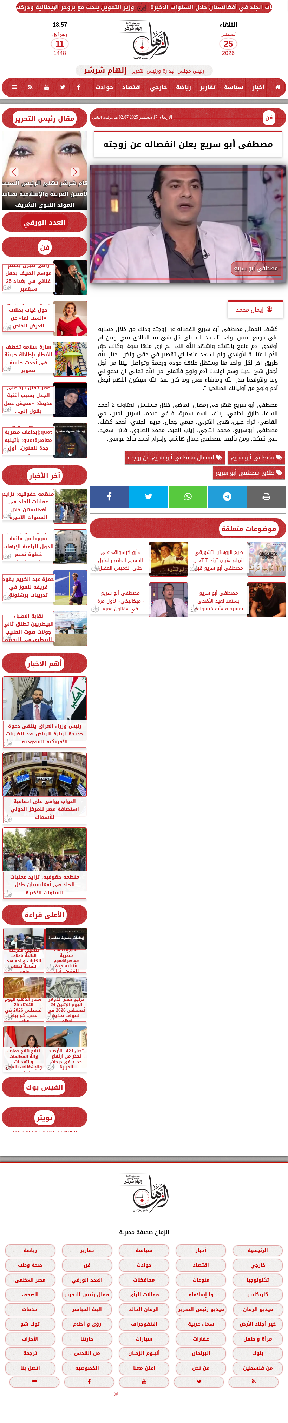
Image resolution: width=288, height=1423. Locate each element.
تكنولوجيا (258, 1280)
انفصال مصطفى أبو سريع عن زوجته (171, 457)
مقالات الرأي (144, 1294)
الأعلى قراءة (45, 914)
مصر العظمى (30, 1280)
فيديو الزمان (258, 1309)
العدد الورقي (45, 222)
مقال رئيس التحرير (44, 118)
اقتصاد (131, 87)
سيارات (144, 1339)
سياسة (233, 87)
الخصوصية (87, 1368)
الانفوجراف (144, 1324)
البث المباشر (87, 1309)
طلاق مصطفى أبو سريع (246, 472)
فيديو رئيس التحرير (201, 1309)
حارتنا (86, 1339)
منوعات (201, 1280)
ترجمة (30, 1353)
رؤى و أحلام (87, 1324)
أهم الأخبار (44, 663)
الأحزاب (30, 1339)
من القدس (87, 1353)
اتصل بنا (30, 1368)
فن (269, 118)
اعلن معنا (144, 1368)
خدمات (30, 1309)
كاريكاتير (258, 1294)
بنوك (257, 1353)
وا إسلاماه (201, 1294)
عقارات (201, 1339)
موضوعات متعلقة (248, 528)
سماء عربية (201, 1324)
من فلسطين (258, 1368)
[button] (75, 171)
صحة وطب (30, 1265)
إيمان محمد (250, 309)
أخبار (258, 87)
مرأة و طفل (257, 1339)
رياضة (183, 87)
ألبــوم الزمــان (144, 1353)
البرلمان (201, 1353)
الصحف (30, 1294)
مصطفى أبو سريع (253, 457)
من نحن (201, 1368)
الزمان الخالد (144, 1309)
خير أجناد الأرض (258, 1324)
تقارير (207, 87)
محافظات (144, 1280)
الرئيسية (258, 1250)
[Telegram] (227, 497)
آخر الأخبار (44, 475)
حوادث (104, 87)
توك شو (30, 1324)
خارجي (158, 87)
